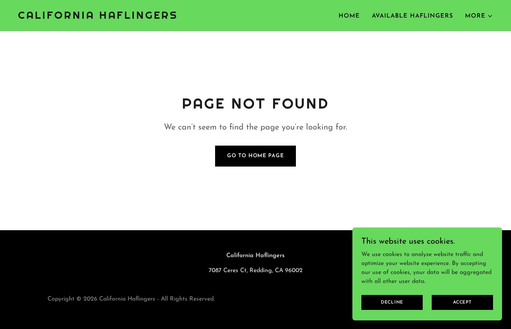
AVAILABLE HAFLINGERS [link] (412, 16)
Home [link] (349, 16)
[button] (479, 16)
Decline (392, 302)
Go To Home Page (255, 156)
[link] (98, 17)
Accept (462, 302)
